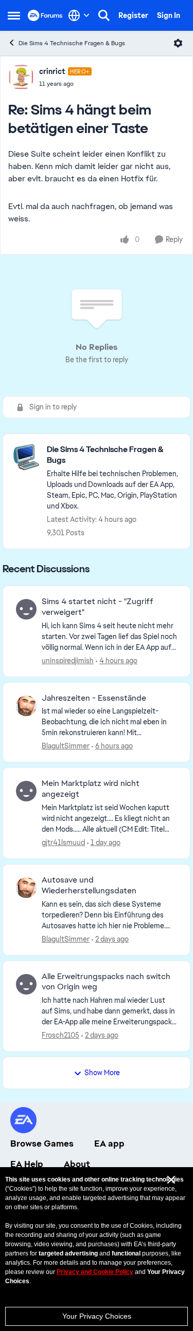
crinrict (52, 71)
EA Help (26, 1164)
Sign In (168, 15)
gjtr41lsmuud (63, 842)
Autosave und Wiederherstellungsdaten (89, 885)
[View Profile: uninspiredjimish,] (26, 609)
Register (133, 15)
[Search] (104, 15)
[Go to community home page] (45, 15)
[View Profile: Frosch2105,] (26, 984)
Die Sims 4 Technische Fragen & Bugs (72, 43)
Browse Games (42, 1143)
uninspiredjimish (68, 660)
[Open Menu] (178, 43)
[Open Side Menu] (14, 15)
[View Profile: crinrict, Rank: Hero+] (21, 77)
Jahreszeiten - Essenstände (94, 698)
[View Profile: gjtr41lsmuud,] (26, 791)
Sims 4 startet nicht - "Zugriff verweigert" (97, 606)
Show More (102, 1072)
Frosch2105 (60, 1035)
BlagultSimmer (66, 746)
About (77, 1164)
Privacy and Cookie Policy (95, 1272)
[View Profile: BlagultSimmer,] (26, 706)
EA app (109, 1143)
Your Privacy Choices (96, 1316)
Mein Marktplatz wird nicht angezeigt (90, 788)
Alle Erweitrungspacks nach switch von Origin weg (106, 981)
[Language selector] (79, 15)
